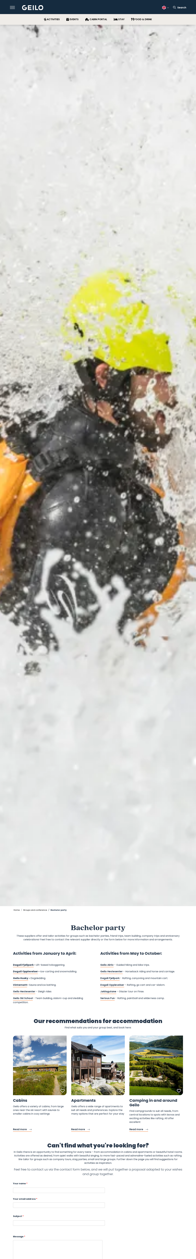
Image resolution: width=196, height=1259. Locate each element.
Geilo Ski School (23, 998)
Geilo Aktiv (107, 965)
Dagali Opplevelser (112, 985)
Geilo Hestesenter (24, 991)
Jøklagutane (108, 991)
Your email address (24, 1198)
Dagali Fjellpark (110, 978)
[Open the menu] (12, 7)
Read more (20, 1129)
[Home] (32, 7)
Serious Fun (107, 998)
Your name (19, 1183)
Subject (17, 1216)
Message (18, 1236)
